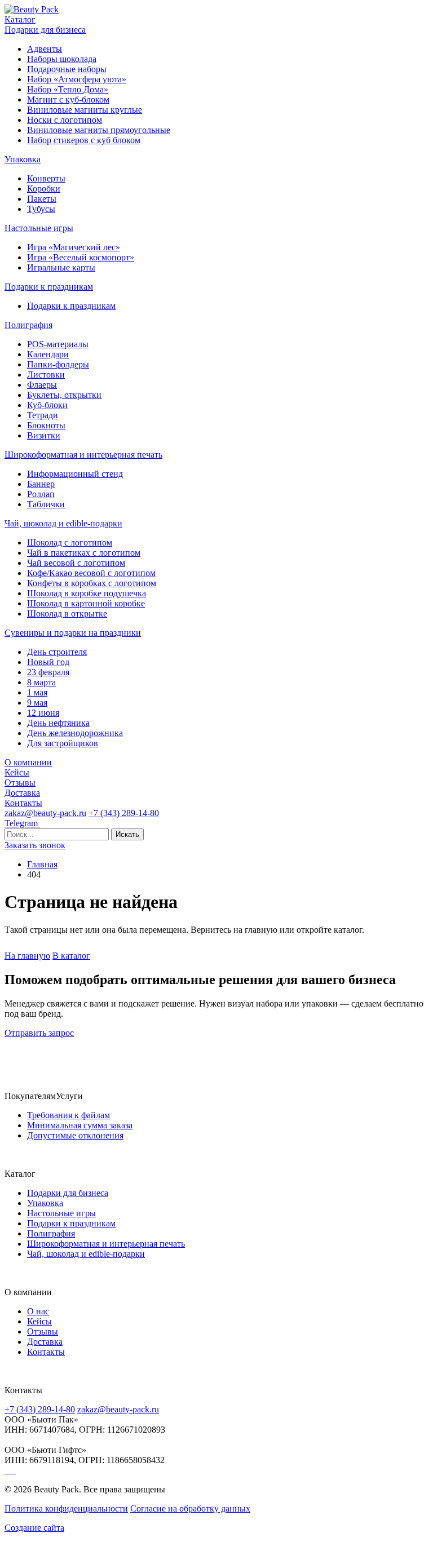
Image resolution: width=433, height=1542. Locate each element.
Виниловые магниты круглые (84, 109)
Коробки (43, 188)
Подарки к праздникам (49, 286)
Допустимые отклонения (75, 1135)
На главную (27, 955)
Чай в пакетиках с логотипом (83, 552)
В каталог (71, 955)
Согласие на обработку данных (190, 1508)
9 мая (37, 702)
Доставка (22, 792)
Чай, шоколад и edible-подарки (63, 523)
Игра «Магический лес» (73, 247)
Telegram (22, 823)
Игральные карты (61, 267)
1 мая (37, 692)
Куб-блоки (47, 405)
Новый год (48, 662)
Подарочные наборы (67, 69)
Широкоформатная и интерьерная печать (83, 454)
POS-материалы (58, 344)
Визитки (43, 435)
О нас (38, 1311)
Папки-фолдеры (58, 364)
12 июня (43, 712)
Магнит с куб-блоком (68, 99)
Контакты (23, 803)
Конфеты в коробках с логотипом (91, 583)
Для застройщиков (62, 743)
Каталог (20, 19)
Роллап (41, 494)
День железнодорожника (75, 733)
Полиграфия (28, 325)
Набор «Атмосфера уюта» (76, 79)
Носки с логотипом (64, 120)
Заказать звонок (35, 845)
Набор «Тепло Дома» (67, 89)
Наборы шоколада (61, 59)
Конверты (46, 178)
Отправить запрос (39, 1033)
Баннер (41, 484)
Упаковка (23, 159)
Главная (42, 864)
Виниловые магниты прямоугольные (98, 130)
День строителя (57, 652)
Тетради (42, 415)
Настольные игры (39, 228)
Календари (48, 354)
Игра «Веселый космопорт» (80, 257)
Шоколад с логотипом (69, 542)
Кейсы (17, 772)
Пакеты (41, 198)
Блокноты (46, 425)
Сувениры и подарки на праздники (73, 632)
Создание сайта (34, 1527)
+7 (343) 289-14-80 (124, 813)
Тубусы (41, 209)
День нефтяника (58, 723)
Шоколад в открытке (67, 613)
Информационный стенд (75, 473)
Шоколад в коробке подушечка (86, 593)
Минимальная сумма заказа (79, 1125)
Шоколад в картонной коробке (86, 603)
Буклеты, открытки (64, 395)
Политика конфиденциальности (66, 1508)
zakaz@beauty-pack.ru (45, 813)
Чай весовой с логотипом (76, 563)
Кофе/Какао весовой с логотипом (91, 573)
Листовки (46, 374)
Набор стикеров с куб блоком (83, 140)
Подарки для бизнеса (45, 29)
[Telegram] (7, 1470)
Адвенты (44, 49)
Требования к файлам (68, 1115)
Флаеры (42, 384)
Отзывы (20, 782)
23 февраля (48, 672)
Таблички (46, 504)
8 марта (41, 682)
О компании (28, 762)
